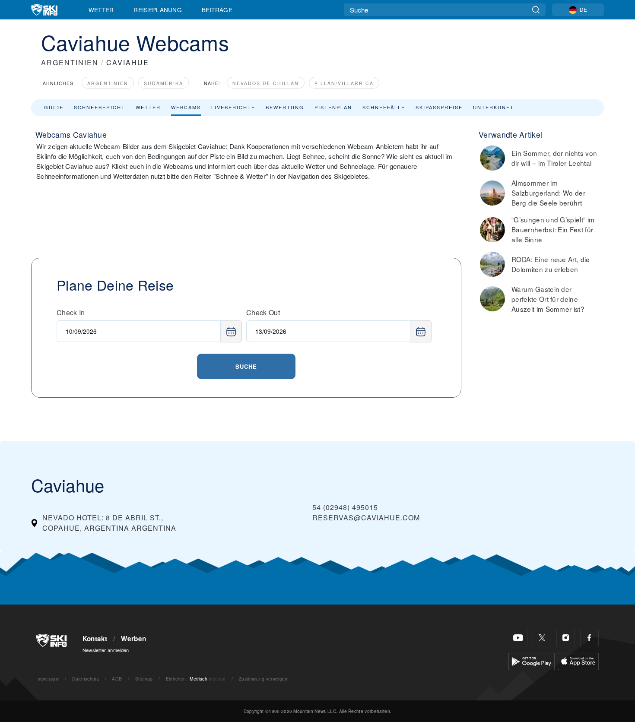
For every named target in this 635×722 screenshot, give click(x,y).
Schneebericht (99, 107)
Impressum (47, 678)
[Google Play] (531, 660)
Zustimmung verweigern (264, 678)
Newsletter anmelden (106, 649)
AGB (117, 678)
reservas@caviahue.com (366, 517)
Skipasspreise (439, 107)
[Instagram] (565, 638)
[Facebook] (589, 638)
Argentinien (107, 83)
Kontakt (95, 638)
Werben (133, 638)
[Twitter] (542, 638)
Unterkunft (493, 107)
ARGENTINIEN (69, 62)
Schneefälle (383, 107)
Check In (71, 312)
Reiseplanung (157, 9)
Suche (246, 366)
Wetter (101, 9)
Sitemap (143, 678)
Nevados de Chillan (265, 83)
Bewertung (285, 107)
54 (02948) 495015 (345, 507)
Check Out (263, 312)
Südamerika (163, 83)
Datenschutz (85, 678)
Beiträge (217, 9)
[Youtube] (518, 638)
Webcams (186, 107)
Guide (54, 107)
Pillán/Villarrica (344, 83)
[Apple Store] (578, 660)
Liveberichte (233, 107)
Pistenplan (333, 107)
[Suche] (536, 9)
